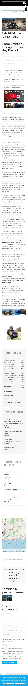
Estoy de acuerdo (9, 645)
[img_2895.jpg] (9, 105)
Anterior (14, 11)
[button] (5, 105)
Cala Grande (7, 483)
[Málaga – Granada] (7, 598)
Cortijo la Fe (7, 478)
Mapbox (23, 551)
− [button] (4, 522)
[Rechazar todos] (26, 680)
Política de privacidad (20, 683)
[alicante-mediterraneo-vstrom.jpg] (8, 312)
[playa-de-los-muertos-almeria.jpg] (20, 312)
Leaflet (4, 550)
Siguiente (22, 11)
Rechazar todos (10, 683)
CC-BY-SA (15, 551)
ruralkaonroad (7, 559)
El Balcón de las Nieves (10, 472)
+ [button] (4, 520)
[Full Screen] (4, 525)
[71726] (14, 326)
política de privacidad (11, 655)
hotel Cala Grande (14, 290)
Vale (4, 683)
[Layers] (23, 520)
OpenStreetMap (11, 550)
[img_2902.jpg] (19, 105)
